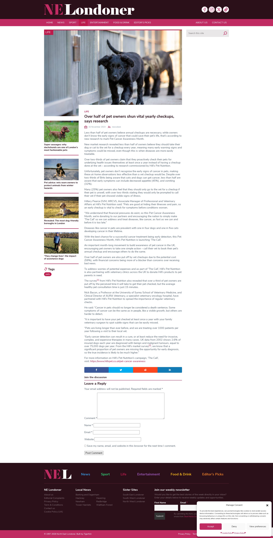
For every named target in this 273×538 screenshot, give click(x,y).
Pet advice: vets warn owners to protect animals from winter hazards (61, 185)
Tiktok (226, 9)
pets (48, 274)
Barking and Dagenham (87, 494)
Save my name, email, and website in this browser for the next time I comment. (131, 445)
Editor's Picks (142, 22)
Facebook (205, 9)
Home (49, 22)
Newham (80, 501)
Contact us (219, 22)
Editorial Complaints (54, 498)
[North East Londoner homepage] (89, 9)
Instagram (212, 9)
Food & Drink (121, 22)
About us (201, 22)
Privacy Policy (239, 533)
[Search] (225, 33)
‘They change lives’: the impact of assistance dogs (60, 257)
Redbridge (101, 501)
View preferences (257, 526)
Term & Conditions (53, 504)
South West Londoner (134, 498)
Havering (100, 498)
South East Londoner (133, 494)
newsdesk (116, 127)
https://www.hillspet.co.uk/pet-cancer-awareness (117, 361)
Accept (210, 526)
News (60, 22)
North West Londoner (134, 501)
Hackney (80, 498)
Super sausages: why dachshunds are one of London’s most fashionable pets (61, 147)
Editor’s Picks (213, 474)
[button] (267, 505)
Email (88, 432)
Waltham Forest (104, 504)
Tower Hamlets (83, 504)
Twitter (219, 9)
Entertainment (99, 22)
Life (83, 22)
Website (89, 439)
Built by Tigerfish (84, 534)
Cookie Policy (227, 533)
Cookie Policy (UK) (53, 511)
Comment (90, 418)
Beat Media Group (191, 516)
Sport (72, 22)
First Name (160, 503)
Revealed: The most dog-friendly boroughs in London (61, 222)
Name (88, 425)
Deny (234, 526)
